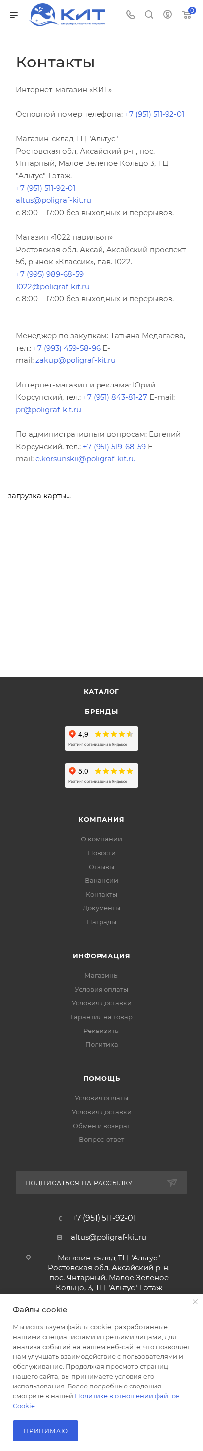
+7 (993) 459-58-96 (66, 348)
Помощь (101, 1078)
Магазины (101, 975)
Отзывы (101, 867)
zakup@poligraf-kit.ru (75, 360)
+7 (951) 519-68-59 (114, 446)
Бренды (101, 711)
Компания (101, 819)
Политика (101, 1044)
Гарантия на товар (101, 1017)
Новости (102, 853)
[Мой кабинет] (167, 15)
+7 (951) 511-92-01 (154, 114)
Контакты (101, 894)
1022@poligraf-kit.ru (53, 286)
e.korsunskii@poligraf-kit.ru (85, 458)
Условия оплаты (101, 989)
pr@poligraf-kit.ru (48, 409)
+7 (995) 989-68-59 (50, 274)
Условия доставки (102, 1003)
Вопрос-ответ (101, 1139)
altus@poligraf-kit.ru (53, 200)
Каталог (102, 691)
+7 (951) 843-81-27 (114, 397)
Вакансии (101, 880)
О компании (101, 839)
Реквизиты (101, 1030)
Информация (102, 956)
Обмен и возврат (101, 1125)
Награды (101, 922)
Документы (101, 908)
